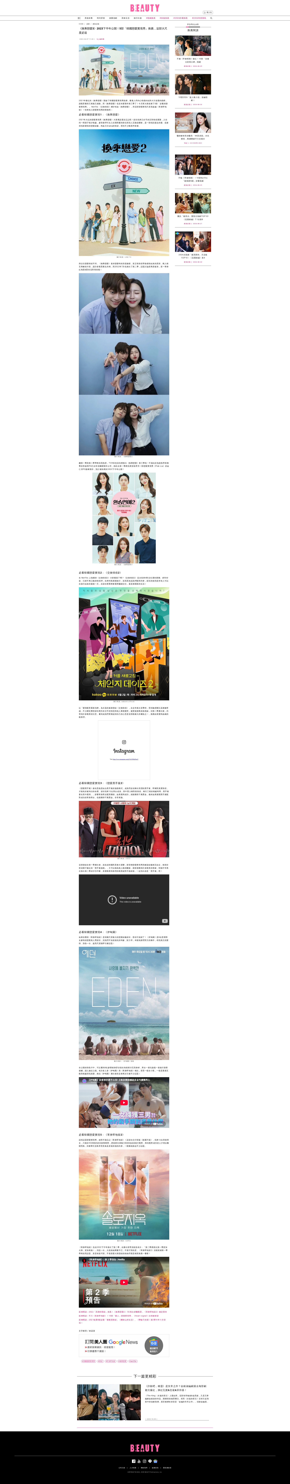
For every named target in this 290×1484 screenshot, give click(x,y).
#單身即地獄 (110, 1361)
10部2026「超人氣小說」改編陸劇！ (193, 98)
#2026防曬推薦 (180, 18)
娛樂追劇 (113, 18)
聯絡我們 (144, 1468)
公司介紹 (122, 1468)
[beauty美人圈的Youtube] (139, 1461)
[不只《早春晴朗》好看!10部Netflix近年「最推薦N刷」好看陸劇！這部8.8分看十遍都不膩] (193, 164)
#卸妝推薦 (164, 18)
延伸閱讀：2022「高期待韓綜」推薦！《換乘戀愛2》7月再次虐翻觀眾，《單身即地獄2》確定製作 (123, 1312)
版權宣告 (155, 1468)
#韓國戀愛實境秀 (88, 1361)
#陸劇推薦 (151, 18)
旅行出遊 (138, 18)
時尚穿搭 (101, 18)
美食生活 (125, 18)
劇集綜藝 (96, 24)
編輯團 (101, 39)
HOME (81, 24)
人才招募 (133, 1468)
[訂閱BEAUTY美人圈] (156, 1461)
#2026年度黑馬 (199, 18)
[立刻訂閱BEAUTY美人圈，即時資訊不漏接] (124, 1345)
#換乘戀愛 (122, 1361)
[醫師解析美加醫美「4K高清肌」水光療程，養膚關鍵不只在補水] (193, 122)
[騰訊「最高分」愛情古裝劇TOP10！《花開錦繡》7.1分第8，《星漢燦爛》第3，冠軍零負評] (193, 203)
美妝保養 (89, 18)
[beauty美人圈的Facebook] (134, 1461)
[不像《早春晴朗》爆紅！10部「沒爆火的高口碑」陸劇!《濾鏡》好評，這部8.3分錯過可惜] (193, 45)
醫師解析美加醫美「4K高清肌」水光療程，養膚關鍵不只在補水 (193, 137)
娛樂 (88, 24)
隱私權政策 (167, 1468)
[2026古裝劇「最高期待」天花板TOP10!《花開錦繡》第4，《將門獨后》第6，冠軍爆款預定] (193, 241)
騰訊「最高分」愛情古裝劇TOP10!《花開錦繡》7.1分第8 (193, 217)
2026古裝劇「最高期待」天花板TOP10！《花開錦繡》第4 (193, 256)
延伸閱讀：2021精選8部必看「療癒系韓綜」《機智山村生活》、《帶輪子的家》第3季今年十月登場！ (122, 1321)
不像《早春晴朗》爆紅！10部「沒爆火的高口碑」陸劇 (193, 60)
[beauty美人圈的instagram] (145, 1461)
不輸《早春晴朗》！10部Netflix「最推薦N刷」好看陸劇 (193, 179)
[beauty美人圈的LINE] (150, 1461)
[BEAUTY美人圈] (145, 8)
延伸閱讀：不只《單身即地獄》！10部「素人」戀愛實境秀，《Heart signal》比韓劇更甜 (119, 1316)
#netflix (133, 1361)
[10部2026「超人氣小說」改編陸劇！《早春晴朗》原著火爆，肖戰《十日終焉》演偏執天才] (193, 84)
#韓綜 (100, 1361)
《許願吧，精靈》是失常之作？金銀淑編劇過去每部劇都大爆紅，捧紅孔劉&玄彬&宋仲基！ (175, 1388)
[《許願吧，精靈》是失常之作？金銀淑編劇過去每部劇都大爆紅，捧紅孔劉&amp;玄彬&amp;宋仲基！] (109, 1402)
